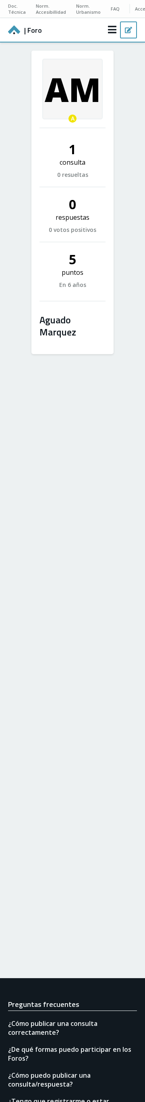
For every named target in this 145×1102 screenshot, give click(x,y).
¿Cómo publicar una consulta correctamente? (52, 1028)
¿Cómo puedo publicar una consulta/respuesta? (49, 1080)
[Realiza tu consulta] (128, 29)
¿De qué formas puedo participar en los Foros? (69, 1054)
